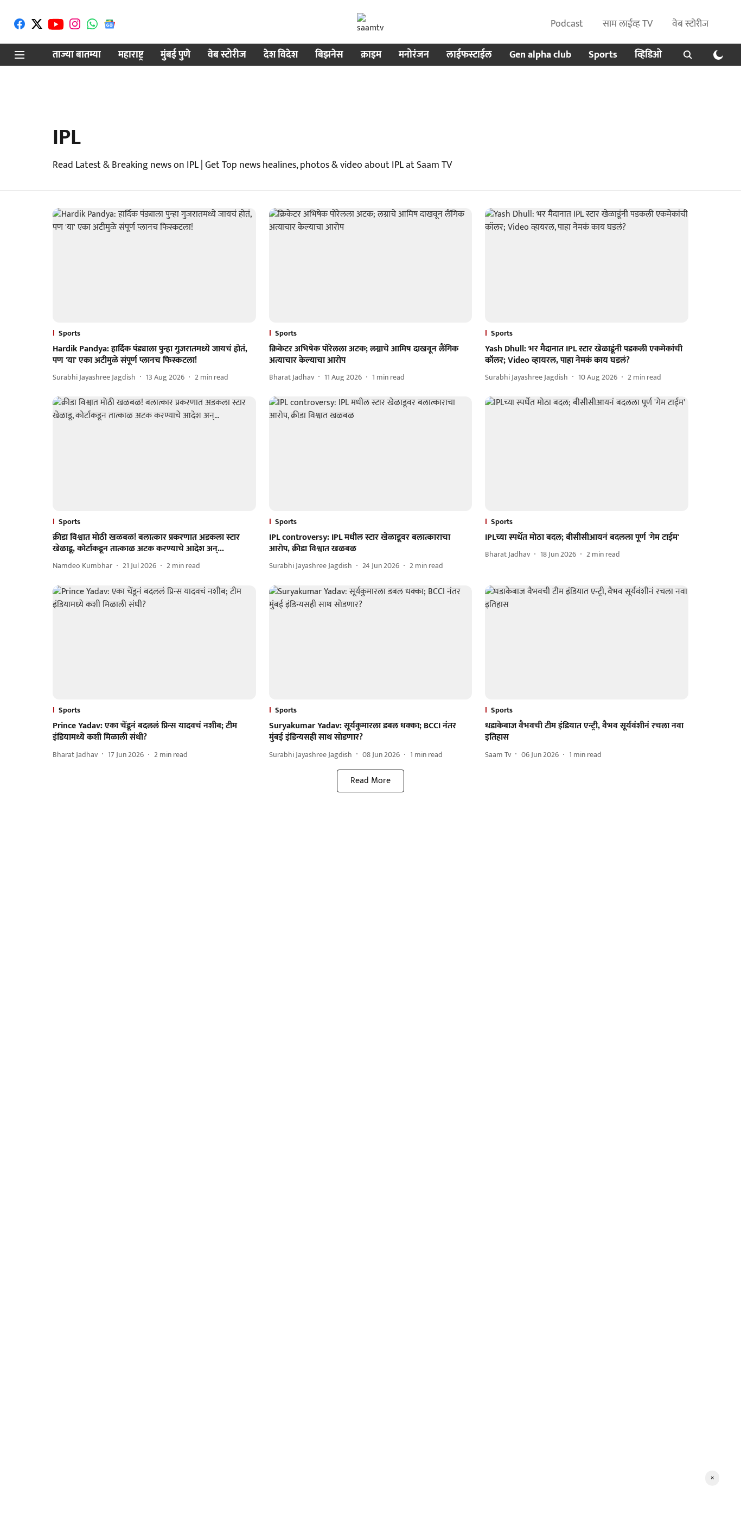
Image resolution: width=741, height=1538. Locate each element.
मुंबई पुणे (175, 55)
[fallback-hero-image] (154, 265)
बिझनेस (329, 55)
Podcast (567, 24)
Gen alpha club (540, 55)
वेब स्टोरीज (690, 24)
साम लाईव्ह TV (628, 24)
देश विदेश (281, 55)
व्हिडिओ (648, 55)
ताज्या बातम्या (77, 55)
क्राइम (371, 55)
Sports (603, 55)
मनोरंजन (414, 55)
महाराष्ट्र (130, 55)
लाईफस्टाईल (469, 55)
